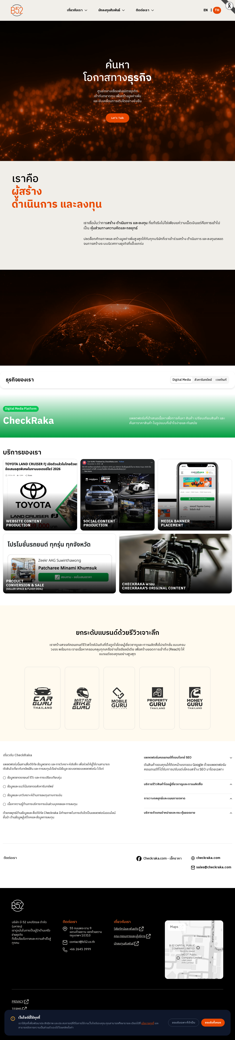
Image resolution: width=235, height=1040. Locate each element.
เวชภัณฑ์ (221, 379)
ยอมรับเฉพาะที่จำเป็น (183, 1022)
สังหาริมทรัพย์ (203, 379)
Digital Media (182, 379)
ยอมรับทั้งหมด (213, 1022)
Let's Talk (117, 118)
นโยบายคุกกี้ (147, 1023)
